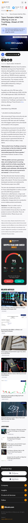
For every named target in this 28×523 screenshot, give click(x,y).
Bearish (8, 281)
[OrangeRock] (10, 10)
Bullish (19, 281)
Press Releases (7, 14)
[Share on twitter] (5, 60)
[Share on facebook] (2, 60)
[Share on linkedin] (11, 60)
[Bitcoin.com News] (5, 2)
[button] (19, 54)
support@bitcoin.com (6, 519)
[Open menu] (25, 2)
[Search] (22, 2)
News (2, 14)
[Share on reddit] (8, 60)
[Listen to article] (2, 54)
